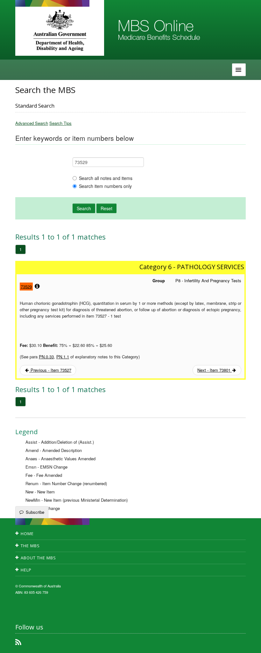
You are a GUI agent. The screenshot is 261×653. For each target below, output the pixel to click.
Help (26, 570)
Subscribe (35, 512)
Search (84, 208)
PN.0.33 (46, 357)
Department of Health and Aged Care (59, 30)
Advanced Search (31, 123)
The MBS (30, 546)
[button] (248, 643)
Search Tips (60, 123)
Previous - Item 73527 (50, 370)
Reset (106, 208)
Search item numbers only (105, 186)
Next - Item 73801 (214, 370)
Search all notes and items (105, 178)
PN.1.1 (62, 357)
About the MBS (38, 558)
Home (27, 533)
